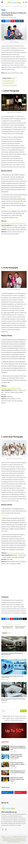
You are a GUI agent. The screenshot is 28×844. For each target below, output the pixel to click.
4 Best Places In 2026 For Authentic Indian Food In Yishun (17, 779)
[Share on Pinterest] (12, 21)
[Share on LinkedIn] (17, 21)
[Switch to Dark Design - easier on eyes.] (24, 2)
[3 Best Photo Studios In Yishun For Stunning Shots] (14, 32)
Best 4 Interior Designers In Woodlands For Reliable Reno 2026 (18, 748)
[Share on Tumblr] (22, 21)
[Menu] (2, 2)
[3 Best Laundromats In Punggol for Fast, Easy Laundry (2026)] (14, 666)
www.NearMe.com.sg (8, 836)
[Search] (26, 2)
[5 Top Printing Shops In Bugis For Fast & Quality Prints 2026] (14, 689)
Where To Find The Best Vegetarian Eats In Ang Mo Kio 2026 (17, 764)
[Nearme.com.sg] (14, 2)
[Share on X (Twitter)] (8, 21)
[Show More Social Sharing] (25, 21)
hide (13, 78)
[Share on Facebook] (3, 21)
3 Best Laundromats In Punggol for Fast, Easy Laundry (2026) (16, 756)
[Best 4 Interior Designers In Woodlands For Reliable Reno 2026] (14, 643)
